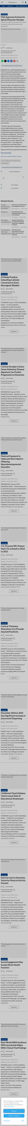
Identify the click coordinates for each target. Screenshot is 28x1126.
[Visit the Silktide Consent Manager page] (22, 1120)
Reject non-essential (14, 1115)
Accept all (14, 1111)
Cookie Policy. (10, 1106)
